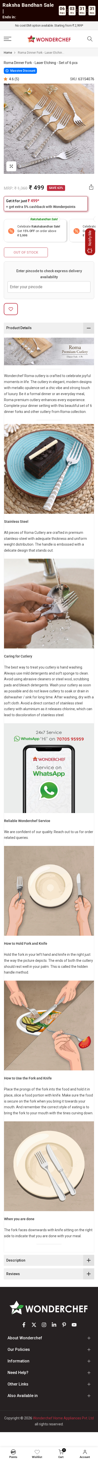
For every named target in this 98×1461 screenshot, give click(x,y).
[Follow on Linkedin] (54, 1325)
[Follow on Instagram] (43, 1325)
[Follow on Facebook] (23, 1325)
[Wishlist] (37, 1452)
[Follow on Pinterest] (64, 1325)
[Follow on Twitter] (33, 1325)
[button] (6, 79)
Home (8, 52)
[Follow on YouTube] (74, 1325)
